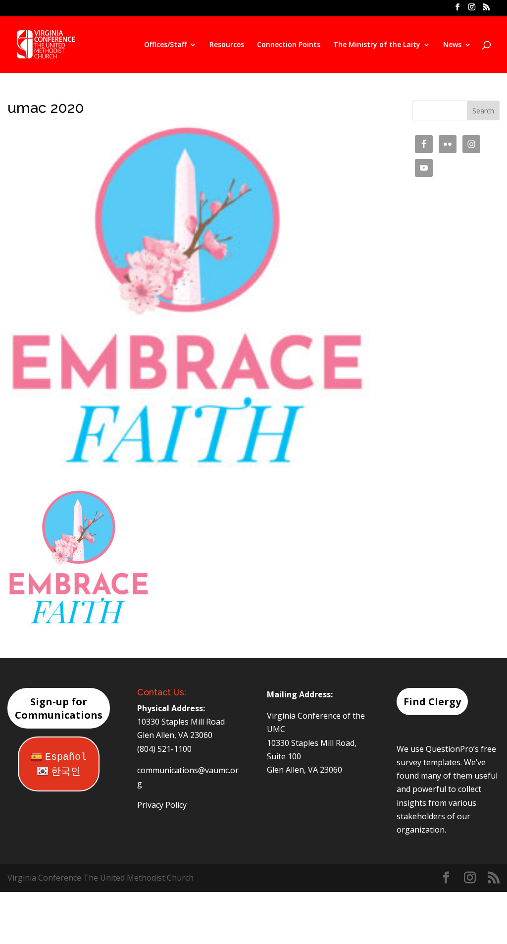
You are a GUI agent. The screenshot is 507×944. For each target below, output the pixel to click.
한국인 (66, 772)
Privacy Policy (162, 804)
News (452, 45)
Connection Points (288, 45)
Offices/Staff (165, 45)
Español (66, 757)
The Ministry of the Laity (376, 45)
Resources (226, 45)
